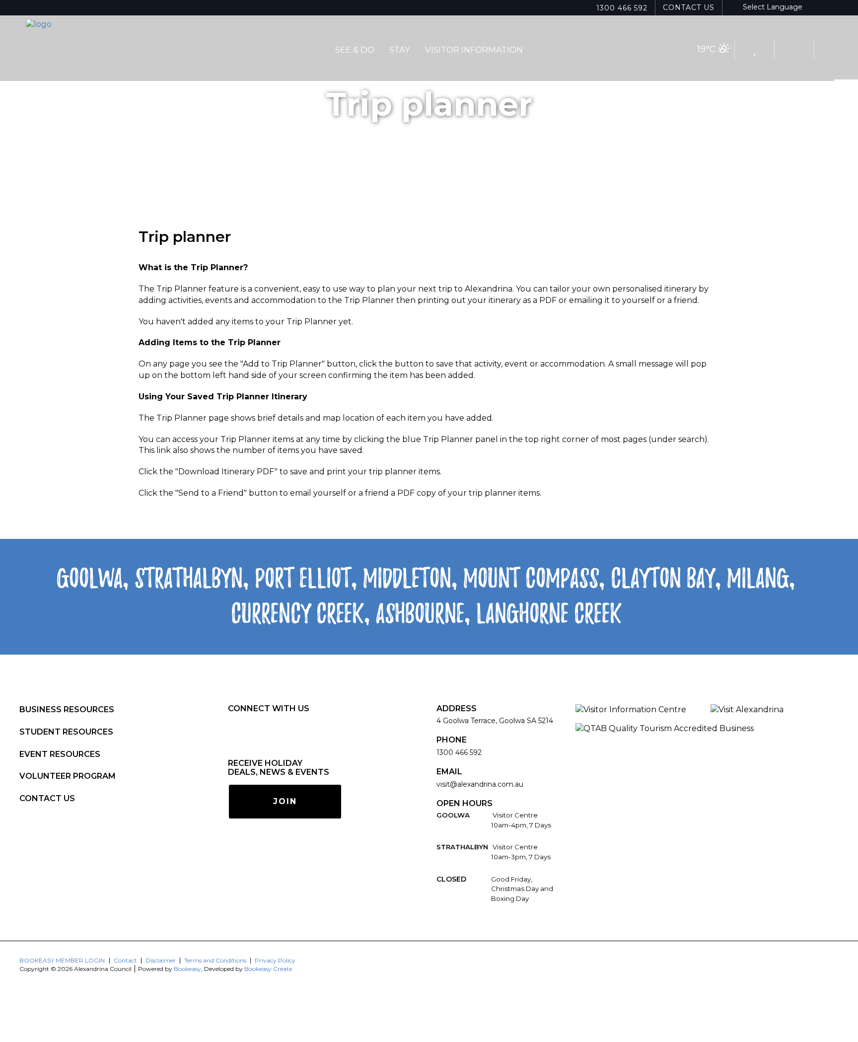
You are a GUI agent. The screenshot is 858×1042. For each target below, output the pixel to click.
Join (285, 801)
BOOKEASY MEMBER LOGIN (62, 960)
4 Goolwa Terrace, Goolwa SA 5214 (494, 720)
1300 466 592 (621, 7)
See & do (354, 50)
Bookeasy (187, 968)
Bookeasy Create (268, 968)
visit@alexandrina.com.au (479, 784)
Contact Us (689, 7)
